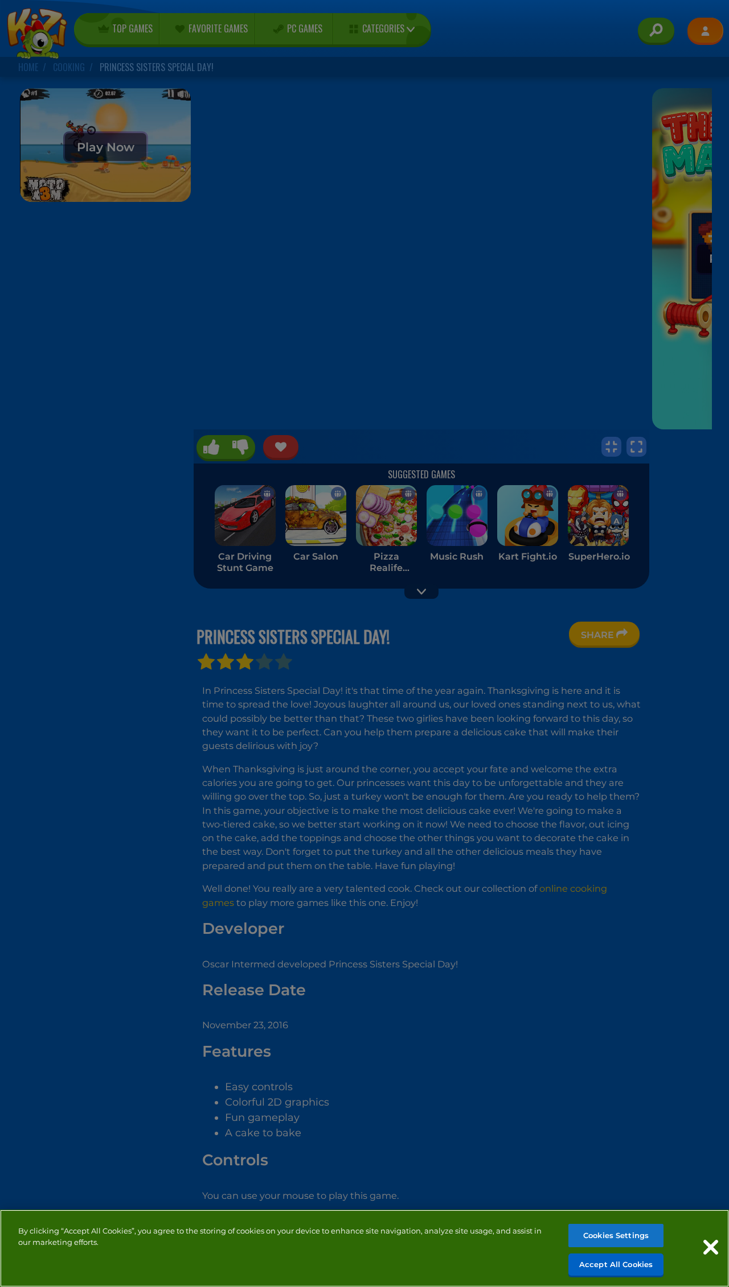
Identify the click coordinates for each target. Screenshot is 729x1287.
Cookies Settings (616, 1235)
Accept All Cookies (616, 1263)
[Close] (710, 1247)
